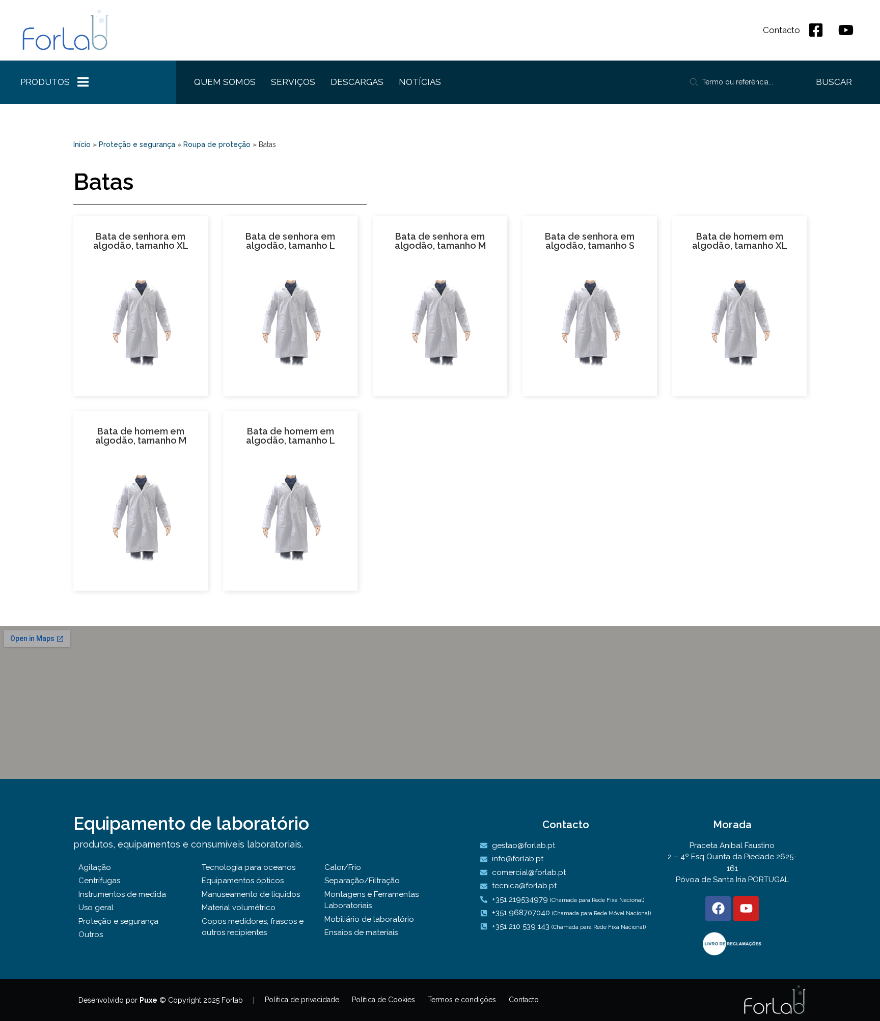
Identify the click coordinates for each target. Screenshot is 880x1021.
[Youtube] (746, 908)
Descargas (357, 82)
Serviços (293, 82)
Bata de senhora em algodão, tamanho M (440, 241)
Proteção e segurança (137, 144)
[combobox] (741, 82)
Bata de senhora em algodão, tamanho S (590, 241)
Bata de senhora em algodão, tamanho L (290, 241)
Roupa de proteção (217, 144)
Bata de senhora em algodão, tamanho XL (140, 241)
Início (82, 144)
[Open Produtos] (83, 82)
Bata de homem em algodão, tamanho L (290, 436)
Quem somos (225, 82)
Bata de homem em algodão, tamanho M (140, 436)
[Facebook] (718, 908)
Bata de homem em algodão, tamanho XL (739, 241)
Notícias (420, 82)
